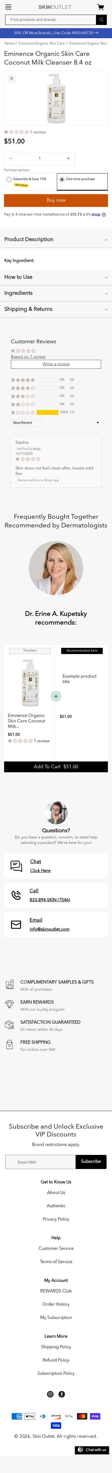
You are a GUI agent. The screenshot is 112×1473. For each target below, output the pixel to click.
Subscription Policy (56, 1374)
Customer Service (56, 1249)
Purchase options (16, 170)
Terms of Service (56, 1262)
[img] (56, 459)
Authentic (56, 1206)
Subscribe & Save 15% (30, 182)
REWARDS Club (56, 1291)
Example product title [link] (80, 679)
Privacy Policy (56, 1219)
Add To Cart (56, 766)
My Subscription (56, 1318)
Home (9, 43)
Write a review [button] (56, 364)
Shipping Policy (56, 1347)
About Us (56, 1193)
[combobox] (56, 20)
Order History (56, 1304)
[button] (8, 7)
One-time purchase (80, 179)
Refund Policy (56, 1360)
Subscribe (91, 1162)
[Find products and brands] (101, 20)
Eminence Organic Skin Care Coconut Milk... (26, 721)
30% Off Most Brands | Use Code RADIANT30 (54, 33)
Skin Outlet (43, 1436)
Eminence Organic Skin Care (41, 43)
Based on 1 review (28, 357)
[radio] (9, 179)
